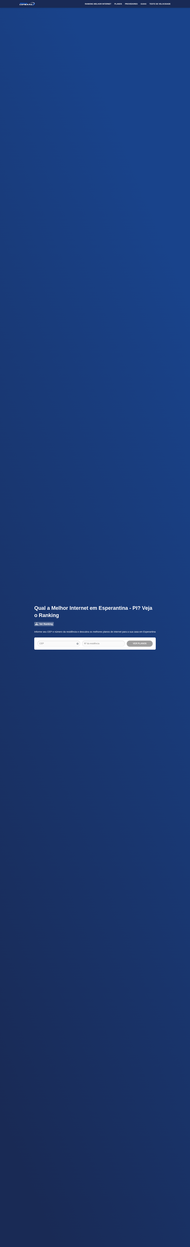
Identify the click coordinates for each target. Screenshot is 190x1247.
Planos (118, 4)
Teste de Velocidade (159, 4)
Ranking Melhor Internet (98, 4)
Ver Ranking (46, 624)
